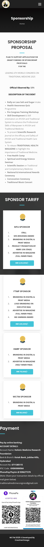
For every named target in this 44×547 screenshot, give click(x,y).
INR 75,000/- (22, 371)
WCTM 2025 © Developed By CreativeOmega (22, 538)
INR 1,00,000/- (22, 324)
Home (22, 24)
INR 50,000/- (22, 412)
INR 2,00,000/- (22, 263)
